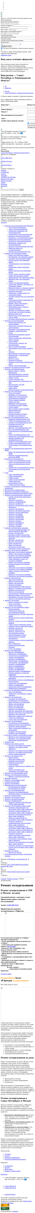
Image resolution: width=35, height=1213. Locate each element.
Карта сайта (9, 1169)
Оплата (7, 1156)
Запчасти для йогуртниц (13, 795)
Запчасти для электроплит (13, 391)
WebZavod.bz (27, 1201)
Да (5, 86)
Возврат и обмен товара (13, 1171)
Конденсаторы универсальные (15, 490)
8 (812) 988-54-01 (6, 158)
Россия (7, 91)
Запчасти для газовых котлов (14, 744)
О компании (9, 1166)
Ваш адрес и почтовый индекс (11, 31)
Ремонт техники (12, 879)
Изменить (8, 88)
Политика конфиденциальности (15, 1159)
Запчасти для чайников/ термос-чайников (18, 690)
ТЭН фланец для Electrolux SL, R (18, 859)
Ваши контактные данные (10, 22)
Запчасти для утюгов (12, 851)
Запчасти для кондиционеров (14, 799)
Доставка (8, 1154)
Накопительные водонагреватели (16, 785)
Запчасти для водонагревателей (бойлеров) (19, 226)
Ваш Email (5, 27)
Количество (5, 42)
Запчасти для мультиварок (13, 721)
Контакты (4, 1174)
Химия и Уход (9, 742)
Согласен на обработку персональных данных (18, 48)
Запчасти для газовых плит (14, 756)
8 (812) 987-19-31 (13, 905)
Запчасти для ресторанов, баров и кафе (18, 806)
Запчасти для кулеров (12, 600)
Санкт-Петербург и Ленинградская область (19, 93)
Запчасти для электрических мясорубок (18, 495)
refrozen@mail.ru (6, 165)
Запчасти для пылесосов (13, 578)
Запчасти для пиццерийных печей (16, 773)
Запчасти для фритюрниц (13, 801)
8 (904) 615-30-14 (6, 161)
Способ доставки (6, 35)
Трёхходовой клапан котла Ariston (18, 871)
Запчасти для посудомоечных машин (17, 607)
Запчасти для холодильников (14, 321)
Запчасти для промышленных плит (16, 417)
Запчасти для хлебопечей (13, 697)
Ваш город (5, 29)
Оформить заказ (6, 46)
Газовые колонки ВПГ (12, 782)
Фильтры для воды (11, 778)
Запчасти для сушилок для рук (15, 797)
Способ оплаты (6, 39)
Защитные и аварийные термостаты (16, 491)
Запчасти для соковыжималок (14, 790)
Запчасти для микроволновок (14, 369)
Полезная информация (12, 1157)
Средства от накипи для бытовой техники (19, 735)
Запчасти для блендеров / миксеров (16, 528)
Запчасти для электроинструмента (16, 775)
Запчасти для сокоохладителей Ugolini (17, 367)
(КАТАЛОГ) (11, 946)
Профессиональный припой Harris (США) (19, 493)
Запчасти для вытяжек (12, 783)
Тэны (6, 472)
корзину (15, 1211)
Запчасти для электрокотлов (14, 459)
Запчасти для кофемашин (13, 650)
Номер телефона (7, 25)
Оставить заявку (6, 974)
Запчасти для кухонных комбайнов (16, 550)
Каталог (7, 1167)
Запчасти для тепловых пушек (15, 780)
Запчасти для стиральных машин (16, 253)
